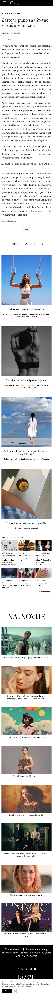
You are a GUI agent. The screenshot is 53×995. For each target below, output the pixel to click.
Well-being (16, 13)
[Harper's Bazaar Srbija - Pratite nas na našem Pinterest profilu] (26, 969)
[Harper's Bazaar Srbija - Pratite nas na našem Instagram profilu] (31, 969)
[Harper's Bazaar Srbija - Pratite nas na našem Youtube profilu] (35, 969)
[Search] (49, 3)
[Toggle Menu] (4, 3)
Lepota (4, 13)
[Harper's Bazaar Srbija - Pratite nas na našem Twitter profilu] (22, 969)
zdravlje (26, 229)
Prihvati (7, 991)
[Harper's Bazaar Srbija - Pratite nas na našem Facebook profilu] (18, 969)
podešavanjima (26, 986)
